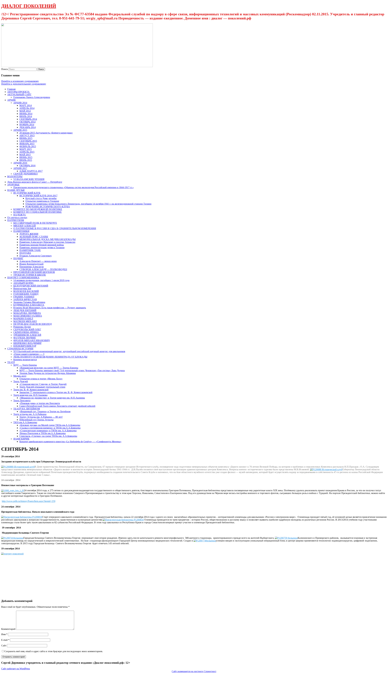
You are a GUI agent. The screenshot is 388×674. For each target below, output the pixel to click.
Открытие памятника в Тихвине (42, 201)
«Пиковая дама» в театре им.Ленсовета (39, 403)
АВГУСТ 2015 (27, 135)
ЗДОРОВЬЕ (13, 184)
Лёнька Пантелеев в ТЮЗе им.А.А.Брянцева (42, 433)
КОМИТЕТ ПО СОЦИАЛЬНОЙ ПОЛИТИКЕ (37, 212)
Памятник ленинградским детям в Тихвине (42, 247)
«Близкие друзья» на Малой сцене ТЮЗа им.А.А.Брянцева (49, 425)
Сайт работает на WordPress (15, 668)
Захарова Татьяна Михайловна (29, 302)
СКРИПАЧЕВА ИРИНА (26, 332)
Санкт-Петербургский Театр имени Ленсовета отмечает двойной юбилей (57, 406)
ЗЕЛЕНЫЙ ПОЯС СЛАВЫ (33, 236)
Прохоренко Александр (31, 266)
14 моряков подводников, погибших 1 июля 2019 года (41, 280)
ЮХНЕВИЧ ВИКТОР (24, 346)
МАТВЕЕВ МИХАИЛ (25, 321)
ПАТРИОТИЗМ (15, 220)
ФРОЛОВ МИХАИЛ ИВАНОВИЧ (31, 340)
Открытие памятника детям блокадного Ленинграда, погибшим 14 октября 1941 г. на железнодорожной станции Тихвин (88, 204)
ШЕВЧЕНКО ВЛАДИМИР (27, 343)
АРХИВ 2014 (20, 102)
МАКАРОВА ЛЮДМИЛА (27, 313)
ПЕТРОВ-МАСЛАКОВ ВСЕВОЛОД (32, 324)
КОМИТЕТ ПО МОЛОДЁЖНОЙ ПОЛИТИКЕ (37, 209)
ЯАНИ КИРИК (21, 438)
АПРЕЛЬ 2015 (26, 152)
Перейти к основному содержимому (20, 81)
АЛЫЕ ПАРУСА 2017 (31, 171)
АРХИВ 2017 (20, 168)
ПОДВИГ (18, 258)
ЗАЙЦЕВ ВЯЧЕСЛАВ (25, 299)
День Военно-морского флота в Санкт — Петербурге (34, 182)
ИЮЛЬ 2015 (25, 160)
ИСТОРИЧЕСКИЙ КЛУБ (26, 193)
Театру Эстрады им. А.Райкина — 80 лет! (41, 417)
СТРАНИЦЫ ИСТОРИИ (20, 348)
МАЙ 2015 (25, 154)
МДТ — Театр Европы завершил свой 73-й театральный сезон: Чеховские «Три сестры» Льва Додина (72, 370)
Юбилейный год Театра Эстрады (36, 419)
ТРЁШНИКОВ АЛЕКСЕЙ (27, 335)
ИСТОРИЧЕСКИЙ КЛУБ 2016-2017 (38, 195)
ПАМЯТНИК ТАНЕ (30, 250)
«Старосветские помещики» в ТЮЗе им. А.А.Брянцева (48, 430)
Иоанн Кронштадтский (31, 264)
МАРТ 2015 (25, 149)
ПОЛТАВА (25, 253)
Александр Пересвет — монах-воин (38, 261)
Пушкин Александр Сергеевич (35, 255)
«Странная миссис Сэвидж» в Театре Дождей (43, 384)
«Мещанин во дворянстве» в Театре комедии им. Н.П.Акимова (52, 398)
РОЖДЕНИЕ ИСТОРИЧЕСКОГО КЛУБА (47, 206)
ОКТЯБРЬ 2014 (27, 122)
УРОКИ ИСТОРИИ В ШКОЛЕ (29, 275)
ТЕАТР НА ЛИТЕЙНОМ (26, 408)
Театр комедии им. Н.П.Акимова (30, 395)
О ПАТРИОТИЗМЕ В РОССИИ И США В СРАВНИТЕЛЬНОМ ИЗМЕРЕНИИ (54, 228)
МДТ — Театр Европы (25, 365)
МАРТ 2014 (25, 105)
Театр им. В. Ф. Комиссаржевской (30, 389)
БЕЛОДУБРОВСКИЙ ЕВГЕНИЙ (30, 285)
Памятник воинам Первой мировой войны (41, 244)
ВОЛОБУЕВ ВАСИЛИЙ (26, 291)
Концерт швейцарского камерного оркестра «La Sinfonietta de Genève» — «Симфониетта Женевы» (70, 441)
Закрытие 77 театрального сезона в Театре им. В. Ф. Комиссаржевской (55, 392)
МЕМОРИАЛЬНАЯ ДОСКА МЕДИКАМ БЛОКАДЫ (47, 239)
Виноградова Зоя (22, 288)
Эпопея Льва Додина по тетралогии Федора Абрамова (47, 373)
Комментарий (8, 629)
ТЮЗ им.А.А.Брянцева (25, 422)
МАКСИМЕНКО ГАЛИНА (27, 316)
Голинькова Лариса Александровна (31, 97)
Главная (11, 89)
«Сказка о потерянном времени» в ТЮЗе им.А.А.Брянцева (49, 428)
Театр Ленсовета (21, 400)
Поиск (4, 69)
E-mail (5, 640)
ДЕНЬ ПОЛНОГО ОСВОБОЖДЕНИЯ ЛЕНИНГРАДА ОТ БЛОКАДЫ (50, 357)
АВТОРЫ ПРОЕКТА (18, 91)
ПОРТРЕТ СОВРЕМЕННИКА (23, 277)
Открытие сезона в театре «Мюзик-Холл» (41, 378)
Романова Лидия (22, 326)
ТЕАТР (11, 362)
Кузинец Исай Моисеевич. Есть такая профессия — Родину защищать (49, 307)
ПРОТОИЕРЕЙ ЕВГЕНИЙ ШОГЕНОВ (34, 272)
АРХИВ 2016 (20, 163)
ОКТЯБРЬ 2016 (27, 165)
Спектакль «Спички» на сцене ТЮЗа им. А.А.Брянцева (48, 436)
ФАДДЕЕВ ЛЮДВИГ (24, 337)
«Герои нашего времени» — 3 (28, 354)
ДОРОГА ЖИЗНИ (28, 234)
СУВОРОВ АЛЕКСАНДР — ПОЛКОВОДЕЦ (43, 269)
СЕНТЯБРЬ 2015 (28, 141)
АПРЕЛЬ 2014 (26, 108)
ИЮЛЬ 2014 (25, 116)
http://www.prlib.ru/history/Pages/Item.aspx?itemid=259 (28, 501)
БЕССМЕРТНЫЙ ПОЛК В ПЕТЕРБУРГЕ (35, 223)
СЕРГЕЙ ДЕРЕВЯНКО (25, 173)
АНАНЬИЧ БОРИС (23, 283)
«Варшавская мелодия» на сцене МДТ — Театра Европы (48, 367)
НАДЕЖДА (19, 214)
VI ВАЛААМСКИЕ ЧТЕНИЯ (28, 179)
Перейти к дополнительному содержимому (23, 84)
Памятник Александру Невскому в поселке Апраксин (47, 242)
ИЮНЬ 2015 (25, 138)
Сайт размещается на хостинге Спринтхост (194, 671)
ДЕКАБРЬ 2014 (27, 127)
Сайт (3, 645)
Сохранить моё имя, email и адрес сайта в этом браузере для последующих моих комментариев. (53, 651)
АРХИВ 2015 (20, 130)
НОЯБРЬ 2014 (26, 124)
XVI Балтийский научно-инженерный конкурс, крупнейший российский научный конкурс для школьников (69, 351)
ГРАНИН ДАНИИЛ (23, 296)
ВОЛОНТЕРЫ (14, 176)
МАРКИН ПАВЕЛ (23, 318)
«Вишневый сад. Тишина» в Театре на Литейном (44, 411)
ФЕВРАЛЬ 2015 (27, 146)
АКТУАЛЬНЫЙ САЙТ (19, 94)
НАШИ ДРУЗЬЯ (16, 190)
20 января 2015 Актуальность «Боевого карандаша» (46, 132)
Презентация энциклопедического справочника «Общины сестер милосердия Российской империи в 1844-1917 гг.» (73, 187)
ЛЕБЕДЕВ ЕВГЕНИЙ (24, 310)
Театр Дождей (20, 381)
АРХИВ (11, 100)
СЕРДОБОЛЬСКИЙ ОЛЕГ (27, 329)
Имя (4, 634)
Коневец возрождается (25, 359)
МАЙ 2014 (25, 111)
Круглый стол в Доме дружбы (41, 198)
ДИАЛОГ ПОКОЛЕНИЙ (28, 6)
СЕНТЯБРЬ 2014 (28, 119)
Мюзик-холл (19, 376)
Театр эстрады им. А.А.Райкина (29, 414)
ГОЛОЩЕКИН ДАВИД (25, 294)
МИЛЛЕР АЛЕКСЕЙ (24, 225)
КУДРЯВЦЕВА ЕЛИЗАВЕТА (28, 305)
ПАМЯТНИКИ (21, 231)
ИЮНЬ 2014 (25, 113)
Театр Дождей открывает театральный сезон (42, 387)
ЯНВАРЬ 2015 (26, 143)
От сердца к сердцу (17, 217)
